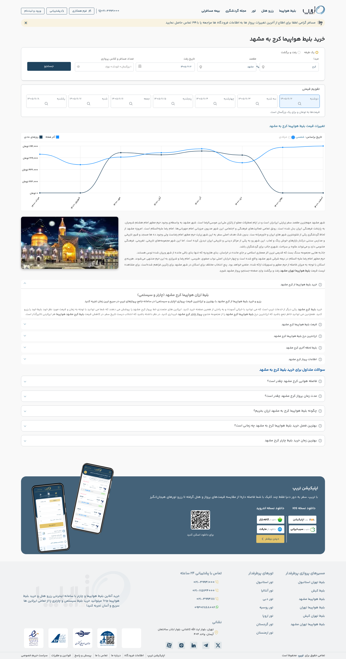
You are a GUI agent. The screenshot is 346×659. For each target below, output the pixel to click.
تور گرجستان (264, 624)
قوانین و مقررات (61, 655)
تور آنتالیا (267, 590)
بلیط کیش (318, 590)
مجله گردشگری (235, 10)
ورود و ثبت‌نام (32, 11)
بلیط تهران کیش (314, 616)
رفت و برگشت (289, 53)
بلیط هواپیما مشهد (312, 599)
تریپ (300, 655)
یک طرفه (309, 53)
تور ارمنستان (264, 632)
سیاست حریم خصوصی (34, 655)
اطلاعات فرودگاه (134, 655)
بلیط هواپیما (287, 10)
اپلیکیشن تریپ (156, 655)
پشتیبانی (55, 11)
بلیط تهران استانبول (311, 582)
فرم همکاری (79, 11)
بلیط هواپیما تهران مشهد (308, 624)
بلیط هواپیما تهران (312, 607)
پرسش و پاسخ (83, 655)
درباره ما (116, 655)
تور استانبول (264, 582)
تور (254, 10)
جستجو (49, 66)
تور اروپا (268, 616)
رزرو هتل (267, 10)
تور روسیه (266, 607)
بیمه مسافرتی (210, 10)
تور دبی (268, 599)
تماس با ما (101, 655)
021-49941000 (110, 11)
